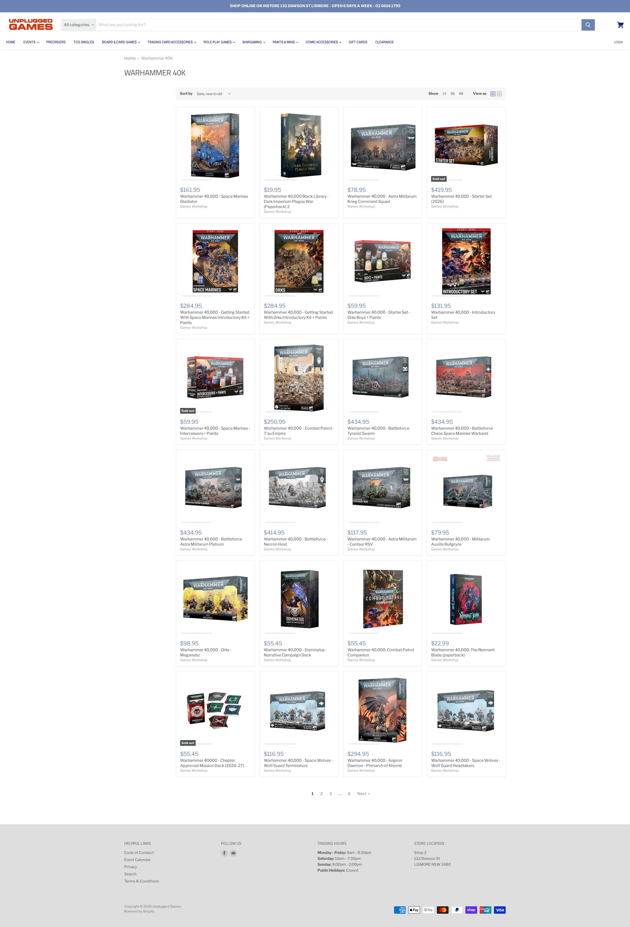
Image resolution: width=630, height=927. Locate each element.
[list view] (499, 93)
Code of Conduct (139, 852)
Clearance (384, 42)
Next (362, 793)
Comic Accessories (322, 42)
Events (29, 42)
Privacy (130, 867)
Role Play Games (218, 42)
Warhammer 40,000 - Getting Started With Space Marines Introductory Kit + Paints (215, 317)
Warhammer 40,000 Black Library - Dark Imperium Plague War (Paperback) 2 (296, 201)
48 (461, 93)
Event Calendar (137, 860)
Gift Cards (358, 42)
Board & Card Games (119, 42)
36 (452, 93)
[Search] (588, 25)
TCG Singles (84, 42)
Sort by (186, 94)
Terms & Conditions (141, 881)
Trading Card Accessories (170, 42)
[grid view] (492, 93)
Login (618, 42)
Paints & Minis (284, 42)
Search (130, 874)
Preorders (55, 42)
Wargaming (252, 42)
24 (444, 93)
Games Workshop (193, 206)
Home (10, 42)
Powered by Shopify (139, 911)
